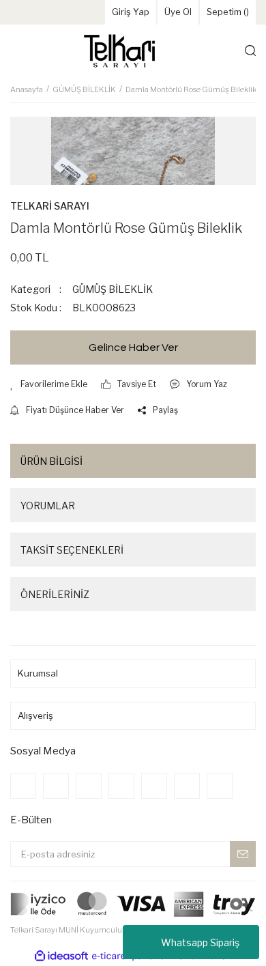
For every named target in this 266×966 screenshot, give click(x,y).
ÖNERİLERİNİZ (54, 594)
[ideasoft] (61, 956)
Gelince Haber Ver (133, 347)
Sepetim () (228, 11)
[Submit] (243, 854)
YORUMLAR (47, 505)
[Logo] (119, 51)
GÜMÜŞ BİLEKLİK (112, 289)
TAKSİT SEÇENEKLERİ (71, 550)
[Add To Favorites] (48, 384)
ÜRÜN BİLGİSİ (51, 461)
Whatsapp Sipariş (200, 942)
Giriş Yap (130, 11)
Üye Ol (178, 11)
